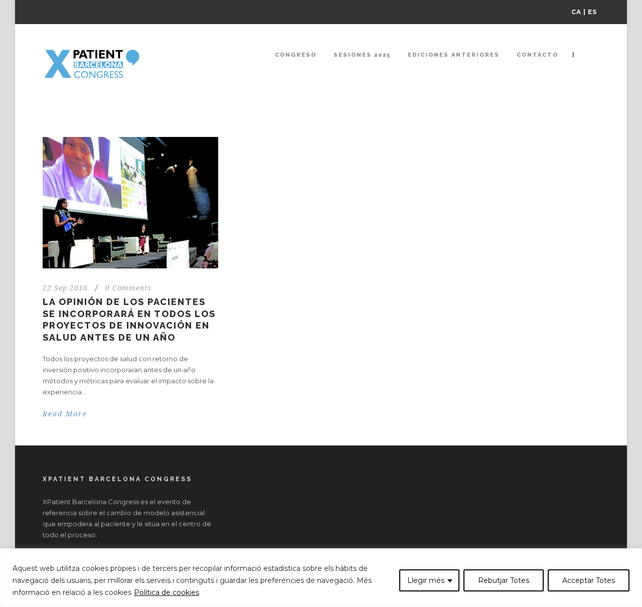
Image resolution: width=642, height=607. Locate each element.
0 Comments (128, 288)
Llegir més (425, 580)
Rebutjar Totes (503, 580)
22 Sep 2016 (65, 288)
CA (576, 12)
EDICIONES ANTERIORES (454, 55)
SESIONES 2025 (362, 55)
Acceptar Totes (588, 580)
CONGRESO (295, 55)
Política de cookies (166, 592)
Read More (65, 414)
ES (592, 12)
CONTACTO (537, 55)
